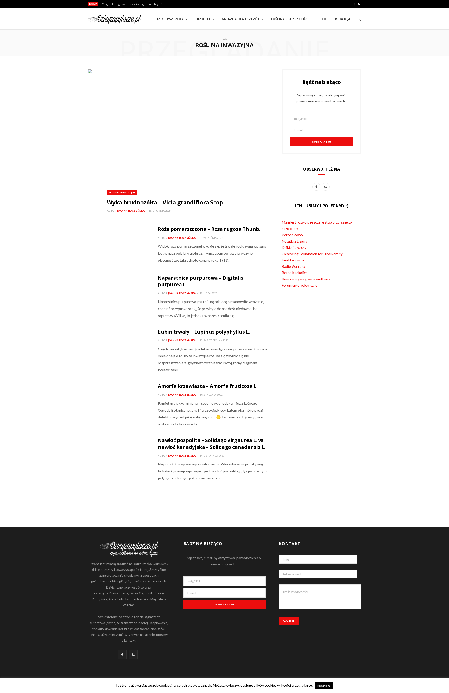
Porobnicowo (292, 235)
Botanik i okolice (295, 273)
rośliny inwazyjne (122, 192)
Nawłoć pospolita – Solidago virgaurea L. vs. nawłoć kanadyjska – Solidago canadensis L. (211, 443)
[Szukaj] (357, 18)
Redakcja (343, 19)
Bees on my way (294, 279)
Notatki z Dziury (294, 241)
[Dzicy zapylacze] (114, 19)
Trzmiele (203, 19)
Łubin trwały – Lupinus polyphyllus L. (204, 332)
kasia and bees (319, 279)
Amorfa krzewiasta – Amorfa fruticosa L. (207, 386)
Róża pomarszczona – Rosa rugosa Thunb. (209, 229)
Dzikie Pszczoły (294, 247)
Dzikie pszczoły (170, 19)
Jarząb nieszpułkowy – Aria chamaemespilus (129, 4)
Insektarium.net (294, 260)
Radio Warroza (293, 266)
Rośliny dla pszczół (289, 19)
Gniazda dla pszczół (241, 19)
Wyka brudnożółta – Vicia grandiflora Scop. (165, 202)
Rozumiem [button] (323, 685)
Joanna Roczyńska (131, 210)
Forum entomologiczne (299, 285)
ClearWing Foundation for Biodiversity (312, 254)
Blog (323, 19)
